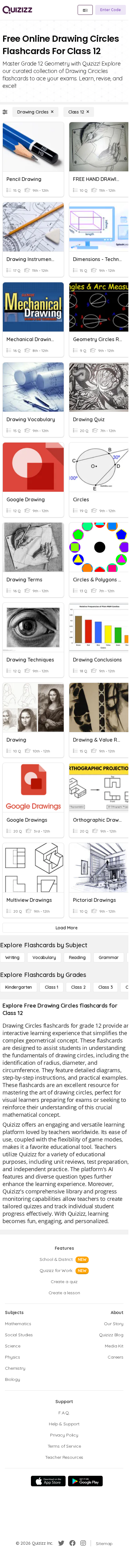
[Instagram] (83, 1543)
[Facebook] (72, 1543)
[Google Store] (85, 1481)
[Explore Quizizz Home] (17, 10)
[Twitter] (61, 1543)
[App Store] (48, 1481)
